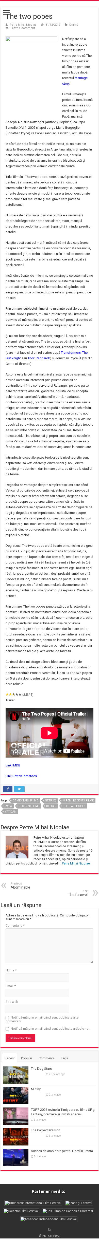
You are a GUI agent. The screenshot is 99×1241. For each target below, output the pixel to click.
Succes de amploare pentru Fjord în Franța (62, 1151)
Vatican (10, 811)
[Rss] (50, 1230)
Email (11, 986)
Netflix (50, 800)
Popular (26, 1058)
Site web (12, 1002)
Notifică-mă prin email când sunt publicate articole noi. (50, 1028)
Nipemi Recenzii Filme (78, 800)
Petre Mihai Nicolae (23, 24)
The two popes (74, 806)
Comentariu (15, 925)
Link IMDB (13, 765)
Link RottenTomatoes (21, 776)
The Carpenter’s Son (45, 1130)
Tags (64, 1058)
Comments (47, 1058)
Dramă (73, 24)
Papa (8, 806)
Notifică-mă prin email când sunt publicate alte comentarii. (42, 1019)
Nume (11, 970)
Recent (10, 1058)
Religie (51, 806)
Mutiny (36, 1089)
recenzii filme (29, 806)
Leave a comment (22, 28)
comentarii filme (25, 800)
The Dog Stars (41, 1068)
